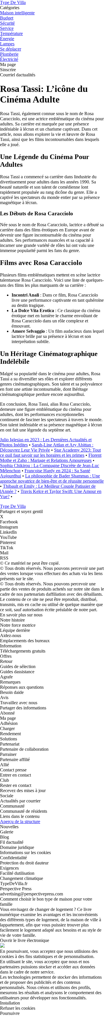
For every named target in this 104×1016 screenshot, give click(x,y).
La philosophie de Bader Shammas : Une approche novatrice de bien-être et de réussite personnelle (52, 478)
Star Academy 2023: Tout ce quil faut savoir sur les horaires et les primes (50, 453)
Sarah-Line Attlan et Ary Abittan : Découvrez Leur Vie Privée (46, 447)
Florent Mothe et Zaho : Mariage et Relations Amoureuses (50, 458)
